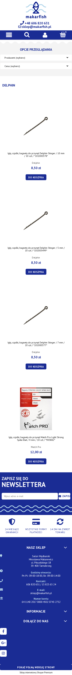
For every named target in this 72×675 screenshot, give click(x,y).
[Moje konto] (45, 34)
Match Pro (36, 447)
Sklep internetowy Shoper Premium (36, 672)
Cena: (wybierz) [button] (12, 66)
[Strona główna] (36, 12)
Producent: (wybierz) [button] (15, 57)
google (3, 643)
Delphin (36, 163)
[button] (9, 34)
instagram (3, 653)
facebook (3, 631)
